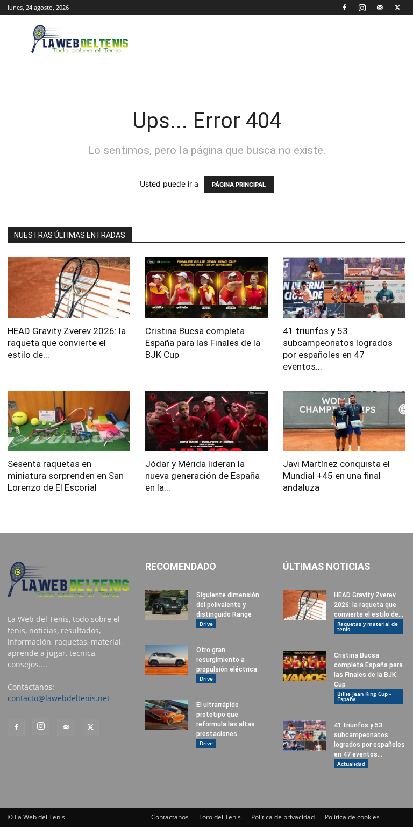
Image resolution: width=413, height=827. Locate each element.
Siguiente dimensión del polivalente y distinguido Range (227, 604)
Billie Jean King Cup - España (364, 696)
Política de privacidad (283, 817)
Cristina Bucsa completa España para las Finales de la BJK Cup (202, 343)
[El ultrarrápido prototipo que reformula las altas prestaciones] (166, 715)
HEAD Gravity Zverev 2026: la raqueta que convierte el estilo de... (67, 343)
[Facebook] (344, 7)
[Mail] (380, 7)
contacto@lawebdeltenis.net (59, 698)
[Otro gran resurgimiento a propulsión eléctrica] (166, 660)
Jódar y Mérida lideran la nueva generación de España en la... (202, 475)
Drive (206, 623)
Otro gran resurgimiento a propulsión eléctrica (226, 659)
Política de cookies (352, 817)
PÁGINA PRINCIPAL (239, 184)
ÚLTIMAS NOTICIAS (326, 566)
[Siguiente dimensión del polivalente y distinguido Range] (166, 605)
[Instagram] (362, 7)
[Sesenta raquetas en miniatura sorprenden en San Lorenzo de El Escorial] (69, 421)
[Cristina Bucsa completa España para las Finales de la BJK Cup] (206, 287)
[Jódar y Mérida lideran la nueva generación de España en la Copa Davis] (206, 421)
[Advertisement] (279, 39)
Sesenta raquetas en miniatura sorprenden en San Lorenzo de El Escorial (66, 475)
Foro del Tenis (220, 817)
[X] (397, 7)
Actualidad (351, 763)
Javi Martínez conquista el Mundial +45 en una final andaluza (336, 475)
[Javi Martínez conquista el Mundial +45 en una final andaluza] (344, 421)
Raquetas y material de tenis (367, 626)
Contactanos (170, 817)
